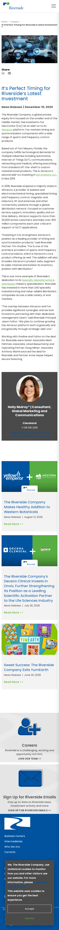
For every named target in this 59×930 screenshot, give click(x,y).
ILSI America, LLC (46, 175)
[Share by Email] (9, 73)
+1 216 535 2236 (29, 427)
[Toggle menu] (53, 6)
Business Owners (14, 836)
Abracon (7, 129)
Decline (29, 918)
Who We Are (12, 847)
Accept (29, 909)
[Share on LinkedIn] (3, 73)
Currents (9, 852)
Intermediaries (13, 841)
